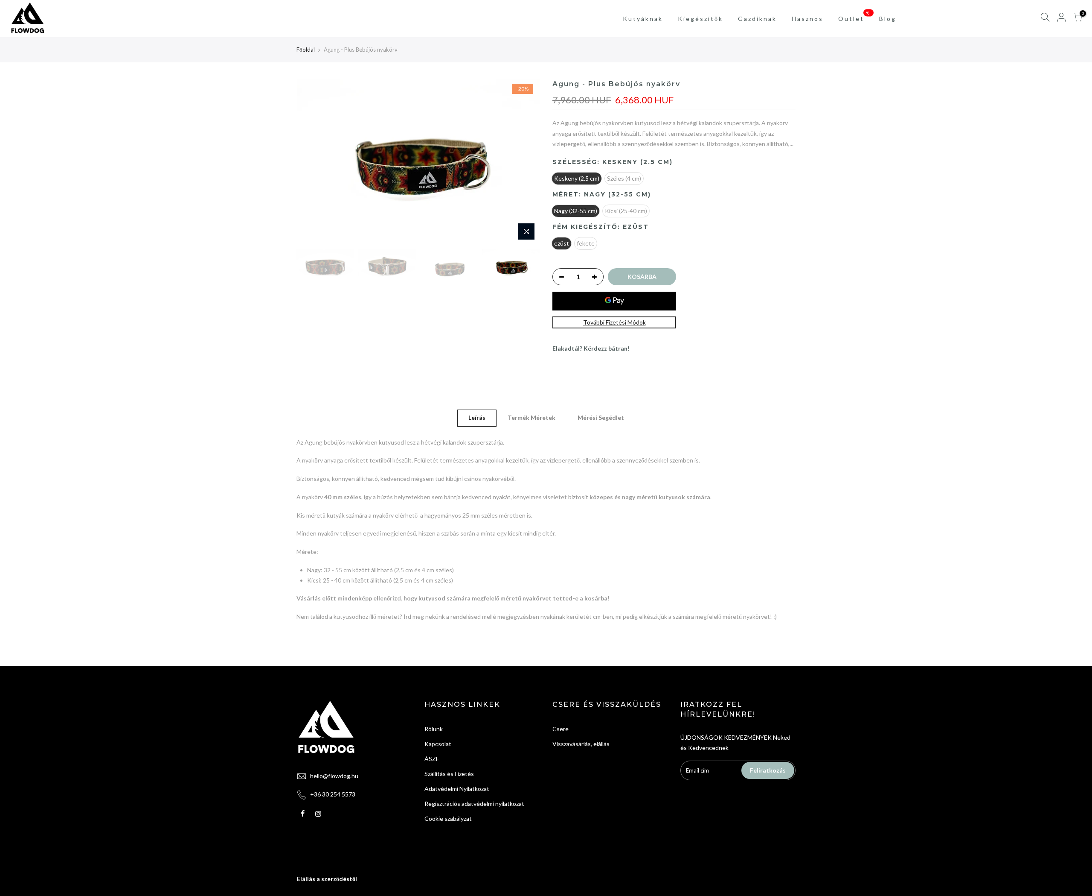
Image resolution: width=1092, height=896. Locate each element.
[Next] (525, 162)
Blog (887, 18)
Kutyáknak (643, 18)
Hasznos (807, 18)
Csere (560, 728)
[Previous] (311, 162)
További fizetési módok (614, 322)
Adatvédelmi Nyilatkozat (456, 788)
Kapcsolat (437, 743)
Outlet (854, 16)
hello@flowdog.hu (334, 775)
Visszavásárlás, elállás (581, 743)
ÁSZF (431, 758)
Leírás (476, 417)
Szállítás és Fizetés (449, 773)
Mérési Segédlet (601, 417)
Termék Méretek (531, 417)
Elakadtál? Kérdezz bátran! (591, 348)
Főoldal (305, 49)
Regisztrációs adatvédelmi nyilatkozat (474, 803)
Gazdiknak (757, 18)
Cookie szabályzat (448, 818)
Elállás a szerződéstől (327, 878)
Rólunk (433, 728)
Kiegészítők (700, 18)
